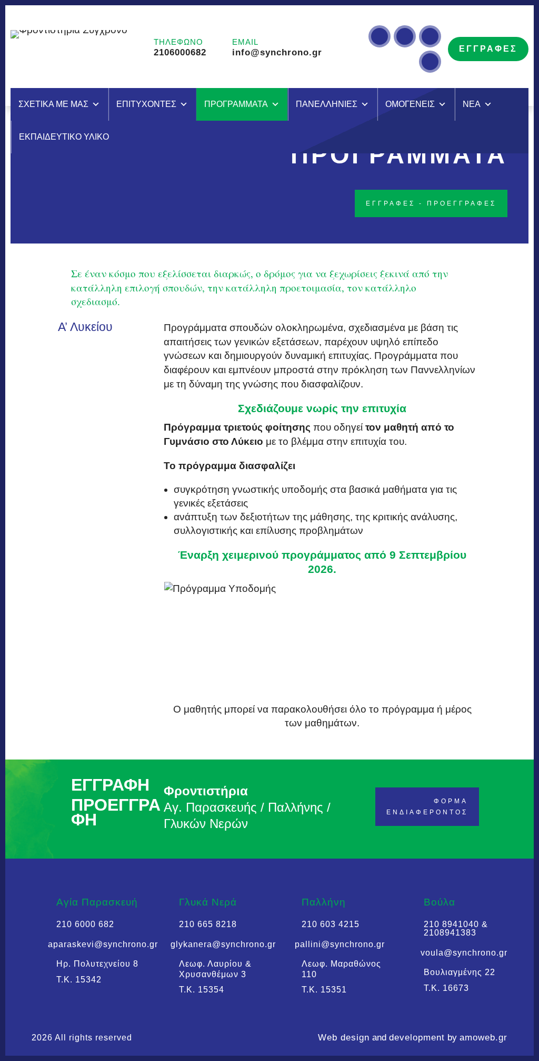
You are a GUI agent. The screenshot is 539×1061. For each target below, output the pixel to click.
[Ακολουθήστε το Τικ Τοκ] (405, 36)
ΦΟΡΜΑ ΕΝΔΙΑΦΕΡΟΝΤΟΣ (427, 806)
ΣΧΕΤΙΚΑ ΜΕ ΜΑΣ (53, 104)
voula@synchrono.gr (464, 952)
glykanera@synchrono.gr (223, 944)
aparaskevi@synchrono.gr (103, 944)
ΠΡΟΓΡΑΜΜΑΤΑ (236, 104)
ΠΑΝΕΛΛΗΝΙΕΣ (326, 104)
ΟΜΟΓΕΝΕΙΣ (410, 104)
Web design (344, 1038)
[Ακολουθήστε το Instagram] (379, 36)
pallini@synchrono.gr (340, 944)
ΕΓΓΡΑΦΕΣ (488, 48)
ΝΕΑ (472, 104)
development (417, 1038)
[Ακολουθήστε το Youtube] (430, 36)
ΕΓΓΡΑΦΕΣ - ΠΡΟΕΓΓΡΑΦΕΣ (431, 203)
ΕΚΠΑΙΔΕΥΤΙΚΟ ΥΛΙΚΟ (64, 136)
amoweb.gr (483, 1038)
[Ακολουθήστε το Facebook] (430, 62)
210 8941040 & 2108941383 (456, 928)
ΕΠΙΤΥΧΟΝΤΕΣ (146, 104)
